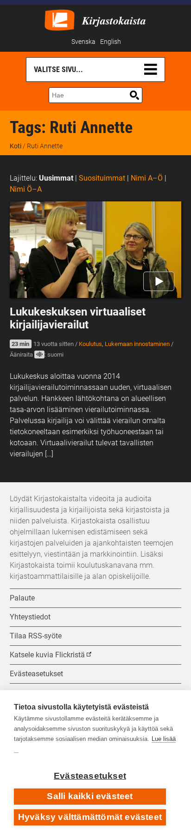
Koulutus (90, 343)
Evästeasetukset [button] (36, 673)
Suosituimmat (102, 178)
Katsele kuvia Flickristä (47, 654)
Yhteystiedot (30, 617)
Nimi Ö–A (26, 189)
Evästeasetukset (90, 776)
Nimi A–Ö (147, 178)
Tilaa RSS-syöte (36, 635)
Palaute (22, 598)
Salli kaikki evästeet (90, 796)
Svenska (83, 42)
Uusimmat (56, 178)
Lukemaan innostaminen (137, 343)
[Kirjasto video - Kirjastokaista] (60, 19)
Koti (15, 146)
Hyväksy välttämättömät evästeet (90, 817)
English (110, 42)
